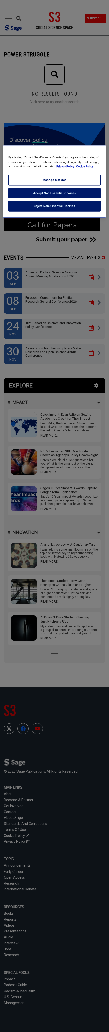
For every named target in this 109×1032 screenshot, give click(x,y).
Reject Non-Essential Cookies (54, 206)
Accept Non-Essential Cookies (54, 193)
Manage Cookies (54, 179)
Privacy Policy (65, 166)
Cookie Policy (84, 166)
